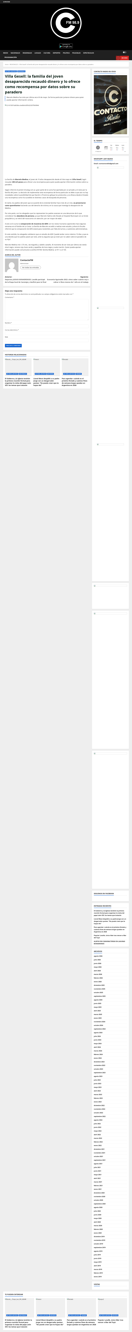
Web (6, 337)
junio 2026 (97, 963)
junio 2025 (97, 1003)
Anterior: (25, 279)
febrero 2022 (98, 1142)
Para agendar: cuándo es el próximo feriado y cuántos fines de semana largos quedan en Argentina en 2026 (74, 381)
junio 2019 (97, 1258)
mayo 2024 (97, 1044)
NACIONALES (15, 53)
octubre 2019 (98, 1244)
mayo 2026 (97, 967)
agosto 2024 (98, 1033)
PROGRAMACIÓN (10, 57)
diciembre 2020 (99, 1193)
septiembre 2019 (100, 1247)
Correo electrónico (12, 330)
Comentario (9, 297)
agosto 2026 (98, 956)
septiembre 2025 (100, 996)
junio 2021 (97, 1171)
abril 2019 (97, 1266)
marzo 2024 (98, 1051)
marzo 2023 (98, 1094)
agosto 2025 (98, 1000)
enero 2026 (98, 982)
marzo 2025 (98, 1014)
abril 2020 (97, 1222)
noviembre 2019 (99, 1240)
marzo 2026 (98, 974)
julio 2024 (97, 1036)
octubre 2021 (98, 1156)
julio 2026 (97, 960)
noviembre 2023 (99, 1065)
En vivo (125, 58)
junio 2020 (97, 1215)
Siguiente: (67, 279)
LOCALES (38, 53)
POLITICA (66, 53)
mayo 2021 (97, 1175)
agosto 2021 (98, 1164)
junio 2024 (97, 1040)
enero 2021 (98, 1189)
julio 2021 (97, 1167)
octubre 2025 (98, 992)
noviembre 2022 (99, 1109)
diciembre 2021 (99, 1149)
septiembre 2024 (100, 1029)
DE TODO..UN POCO (10, 71)
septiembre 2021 (100, 1160)
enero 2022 (98, 1145)
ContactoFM (26, 260)
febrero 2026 (98, 978)
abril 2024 (97, 1047)
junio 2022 (97, 1127)
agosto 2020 (98, 1207)
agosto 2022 (98, 1120)
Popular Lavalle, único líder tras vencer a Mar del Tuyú (110, 1321)
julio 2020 (97, 1211)
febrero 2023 (98, 1098)
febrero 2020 (98, 1229)
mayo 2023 (97, 1087)
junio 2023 (97, 1084)
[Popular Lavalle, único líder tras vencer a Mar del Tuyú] (112, 1308)
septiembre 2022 (100, 1116)
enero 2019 (98, 1277)
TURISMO (78, 374)
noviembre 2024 (99, 1022)
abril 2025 (97, 1011)
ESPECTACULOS (88, 53)
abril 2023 (97, 1091)
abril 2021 (97, 1178)
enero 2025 (98, 1018)
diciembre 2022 (99, 1105)
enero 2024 (98, 1058)
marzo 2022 (98, 1138)
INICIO (5, 53)
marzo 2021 (98, 1182)
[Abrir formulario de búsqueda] (128, 52)
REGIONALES (27, 53)
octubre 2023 (98, 1069)
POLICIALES (76, 53)
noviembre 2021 (99, 1153)
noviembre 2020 (99, 1197)
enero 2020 (98, 1233)
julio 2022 (97, 1124)
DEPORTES (56, 53)
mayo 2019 (97, 1262)
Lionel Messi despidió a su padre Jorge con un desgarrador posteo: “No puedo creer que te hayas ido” (46, 381)
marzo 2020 (98, 1226)
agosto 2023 (98, 1076)
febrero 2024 (98, 1054)
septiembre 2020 (100, 1204)
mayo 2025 (97, 1007)
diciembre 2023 (99, 1062)
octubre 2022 (98, 1113)
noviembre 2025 (99, 989)
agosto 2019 (98, 1251)
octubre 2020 (98, 1200)
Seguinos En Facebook (104, 893)
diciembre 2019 (99, 1237)
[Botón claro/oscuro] (124, 52)
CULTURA (47, 53)
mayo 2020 (97, 1218)
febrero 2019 (98, 1273)
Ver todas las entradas (30, 267)
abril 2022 (97, 1135)
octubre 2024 (98, 1025)
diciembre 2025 (99, 985)
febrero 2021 (98, 1186)
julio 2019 (97, 1255)
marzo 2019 (98, 1269)
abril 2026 (97, 971)
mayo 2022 (97, 1131)
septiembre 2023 (100, 1073)
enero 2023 (98, 1102)
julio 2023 (97, 1080)
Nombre (8, 323)
